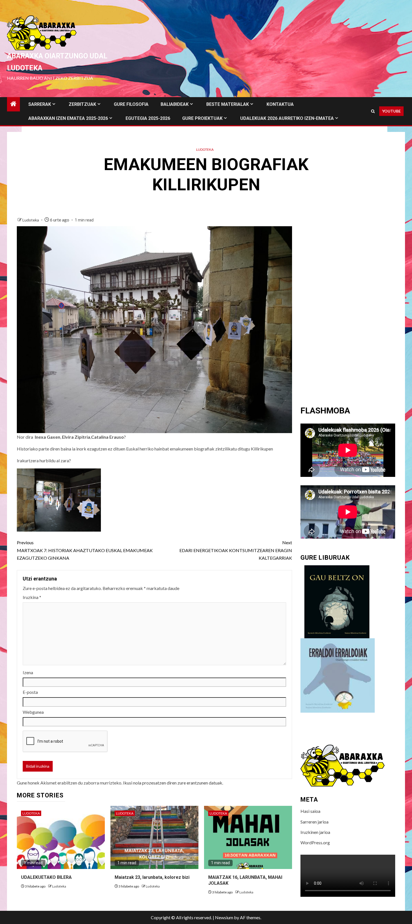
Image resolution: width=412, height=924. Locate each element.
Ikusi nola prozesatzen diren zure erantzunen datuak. (173, 782)
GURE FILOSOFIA (131, 104)
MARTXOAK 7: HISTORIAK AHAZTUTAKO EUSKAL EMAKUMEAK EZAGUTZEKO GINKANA (85, 550)
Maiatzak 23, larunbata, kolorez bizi (152, 877)
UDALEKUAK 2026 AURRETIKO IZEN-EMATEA (287, 118)
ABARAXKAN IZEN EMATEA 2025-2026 (68, 118)
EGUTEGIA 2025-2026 (148, 118)
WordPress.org (315, 842)
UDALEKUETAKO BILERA (46, 877)
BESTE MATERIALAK (227, 104)
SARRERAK (39, 104)
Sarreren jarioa (314, 821)
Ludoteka (205, 149)
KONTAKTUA (280, 104)
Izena (28, 672)
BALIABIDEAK (175, 104)
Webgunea (33, 712)
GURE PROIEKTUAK (202, 118)
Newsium (224, 917)
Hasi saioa (310, 811)
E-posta (30, 692)
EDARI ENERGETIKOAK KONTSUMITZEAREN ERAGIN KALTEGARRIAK (235, 550)
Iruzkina (32, 597)
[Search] (372, 111)
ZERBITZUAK (82, 104)
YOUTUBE (391, 111)
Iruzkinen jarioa (315, 832)
